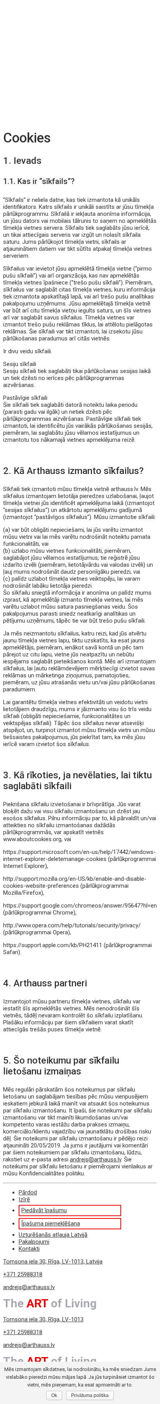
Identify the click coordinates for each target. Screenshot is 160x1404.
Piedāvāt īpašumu (53, 42)
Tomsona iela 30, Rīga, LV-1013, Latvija (53, 1261)
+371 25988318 (22, 1274)
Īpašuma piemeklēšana (59, 63)
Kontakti (29, 91)
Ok (54, 1395)
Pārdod (27, 21)
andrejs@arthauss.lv (95, 1159)
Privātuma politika (90, 1395)
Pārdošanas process (57, 49)
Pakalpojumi (33, 84)
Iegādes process (53, 70)
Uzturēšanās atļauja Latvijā (62, 77)
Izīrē (24, 28)
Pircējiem (30, 56)
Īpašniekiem (34, 35)
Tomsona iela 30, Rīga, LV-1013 (43, 1319)
